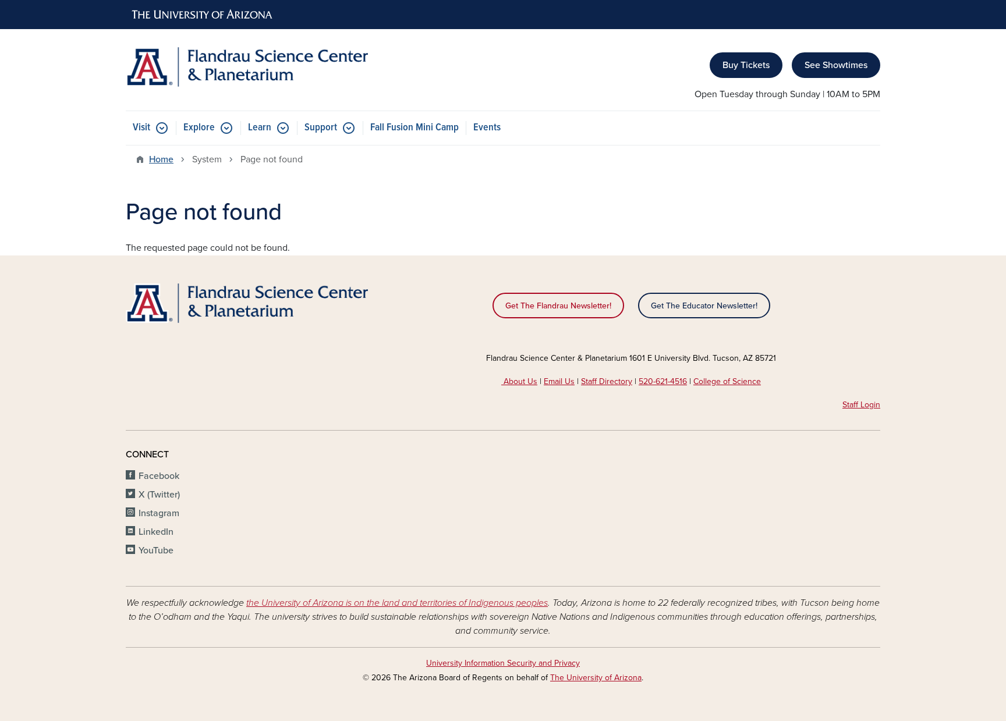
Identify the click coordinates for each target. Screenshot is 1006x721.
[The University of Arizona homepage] (202, 14)
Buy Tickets (746, 65)
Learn (259, 127)
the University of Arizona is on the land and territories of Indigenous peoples (397, 603)
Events (487, 127)
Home (161, 159)
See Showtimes (836, 65)
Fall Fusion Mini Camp (414, 127)
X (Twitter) (159, 494)
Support (320, 127)
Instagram (159, 513)
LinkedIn (156, 532)
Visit (141, 127)
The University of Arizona (596, 678)
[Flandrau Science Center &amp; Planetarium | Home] (247, 67)
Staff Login (861, 405)
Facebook (159, 476)
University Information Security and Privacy (503, 663)
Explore (199, 127)
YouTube (156, 550)
